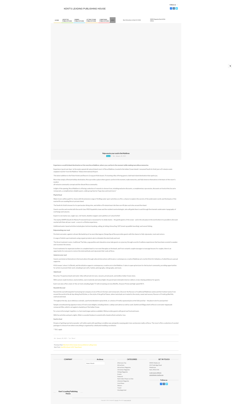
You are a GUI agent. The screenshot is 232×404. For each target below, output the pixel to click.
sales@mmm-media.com (156, 375)
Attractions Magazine (124, 367)
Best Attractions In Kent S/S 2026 (132, 20)
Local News (120, 383)
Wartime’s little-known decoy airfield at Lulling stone (80, 345)
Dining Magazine (122, 372)
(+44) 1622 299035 (155, 373)
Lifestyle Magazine (123, 381)
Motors (119, 385)
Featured (120, 376)
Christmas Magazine (123, 369)
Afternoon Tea (121, 363)
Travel (108, 156)
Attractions (120, 365)
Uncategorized (121, 390)
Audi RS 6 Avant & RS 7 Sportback (71, 347)
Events (119, 374)
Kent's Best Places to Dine (125, 379)
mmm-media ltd (127, 400)
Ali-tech (116, 400)
